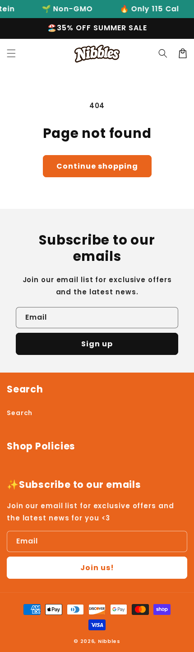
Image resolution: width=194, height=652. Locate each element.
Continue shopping (97, 166)
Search (19, 412)
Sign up (97, 344)
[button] (11, 53)
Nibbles (109, 641)
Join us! (97, 567)
